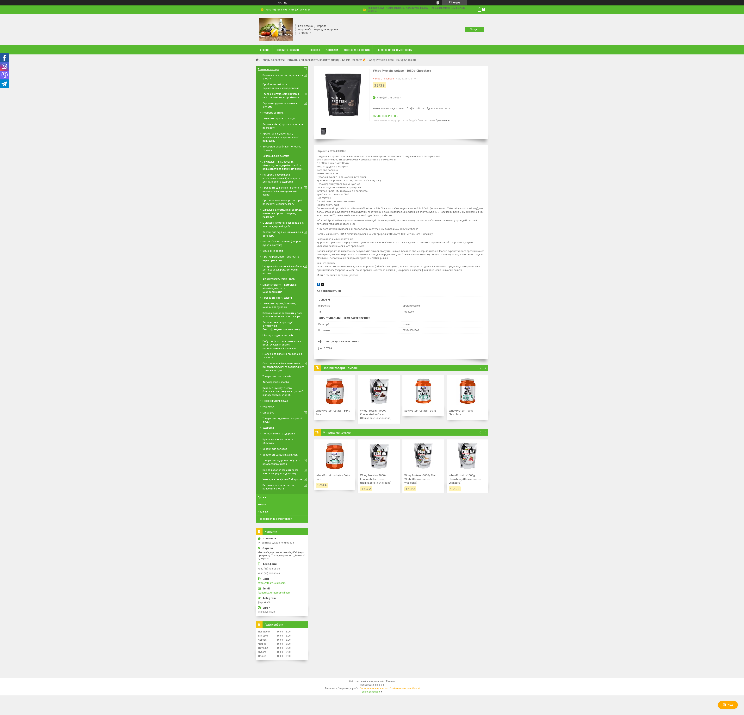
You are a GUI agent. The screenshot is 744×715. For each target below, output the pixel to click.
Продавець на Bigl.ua (372, 684)
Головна (264, 49)
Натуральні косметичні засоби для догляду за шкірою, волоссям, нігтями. (283, 270)
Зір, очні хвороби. (273, 250)
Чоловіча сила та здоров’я (279, 433)
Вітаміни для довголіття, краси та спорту (313, 59)
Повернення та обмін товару (394, 49)
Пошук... (475, 29)
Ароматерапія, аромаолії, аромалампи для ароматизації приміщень (281, 137)
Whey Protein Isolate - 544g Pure (333, 412)
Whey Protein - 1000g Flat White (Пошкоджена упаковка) (420, 479)
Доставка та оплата (357, 49)
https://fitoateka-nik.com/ (272, 582)
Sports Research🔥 (354, 59)
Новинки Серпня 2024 (275, 400)
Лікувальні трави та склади (279, 118)
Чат (730, 704)
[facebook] (318, 284)
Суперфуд (268, 412)
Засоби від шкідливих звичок (280, 454)
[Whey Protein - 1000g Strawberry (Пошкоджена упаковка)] (467, 455)
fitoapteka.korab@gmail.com (274, 592)
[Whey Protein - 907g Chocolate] (467, 391)
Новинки (263, 511)
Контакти (332, 49)
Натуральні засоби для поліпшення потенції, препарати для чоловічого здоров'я (281, 178)
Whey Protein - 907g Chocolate (461, 412)
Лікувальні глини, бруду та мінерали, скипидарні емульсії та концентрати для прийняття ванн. (283, 165)
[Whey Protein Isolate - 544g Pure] (334, 391)
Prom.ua (390, 681)
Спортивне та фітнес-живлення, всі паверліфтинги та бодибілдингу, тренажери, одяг (283, 367)
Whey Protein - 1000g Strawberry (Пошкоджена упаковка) (465, 479)
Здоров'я (268, 427)
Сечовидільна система (276, 155)
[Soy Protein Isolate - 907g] (423, 391)
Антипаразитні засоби (276, 382)
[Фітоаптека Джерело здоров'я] (276, 29)
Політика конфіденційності (405, 688)
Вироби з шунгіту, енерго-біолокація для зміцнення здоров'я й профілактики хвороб (283, 391)
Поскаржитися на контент (374, 688)
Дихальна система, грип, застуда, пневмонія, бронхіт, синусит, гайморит (282, 213)
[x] (322, 284)
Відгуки (262, 504)
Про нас (315, 49)
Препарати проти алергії (277, 297)
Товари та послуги (287, 49)
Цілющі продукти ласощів (278, 335)
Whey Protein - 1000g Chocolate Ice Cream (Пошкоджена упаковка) (375, 414)
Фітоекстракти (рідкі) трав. (279, 278)
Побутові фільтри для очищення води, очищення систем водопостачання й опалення (282, 345)
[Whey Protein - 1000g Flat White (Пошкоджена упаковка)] (423, 455)
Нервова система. (273, 112)
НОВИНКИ (268, 406)
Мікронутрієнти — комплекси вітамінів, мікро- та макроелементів (280, 288)
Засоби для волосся (275, 448)
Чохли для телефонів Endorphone (282, 479)
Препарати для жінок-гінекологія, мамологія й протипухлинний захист (282, 191)
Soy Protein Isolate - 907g (420, 410)
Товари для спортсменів (277, 376)
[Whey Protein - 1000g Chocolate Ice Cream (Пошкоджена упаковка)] (379, 391)
